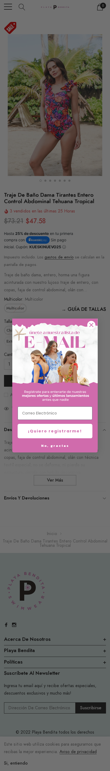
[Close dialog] (91, 325)
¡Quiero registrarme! (55, 431)
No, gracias (55, 445)
